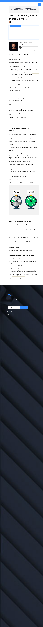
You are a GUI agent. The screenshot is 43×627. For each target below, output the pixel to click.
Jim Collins (31, 138)
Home (8, 314)
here (32, 133)
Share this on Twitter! (13, 123)
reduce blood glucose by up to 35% (18, 275)
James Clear (28, 62)
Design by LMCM (11, 323)
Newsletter (10, 316)
